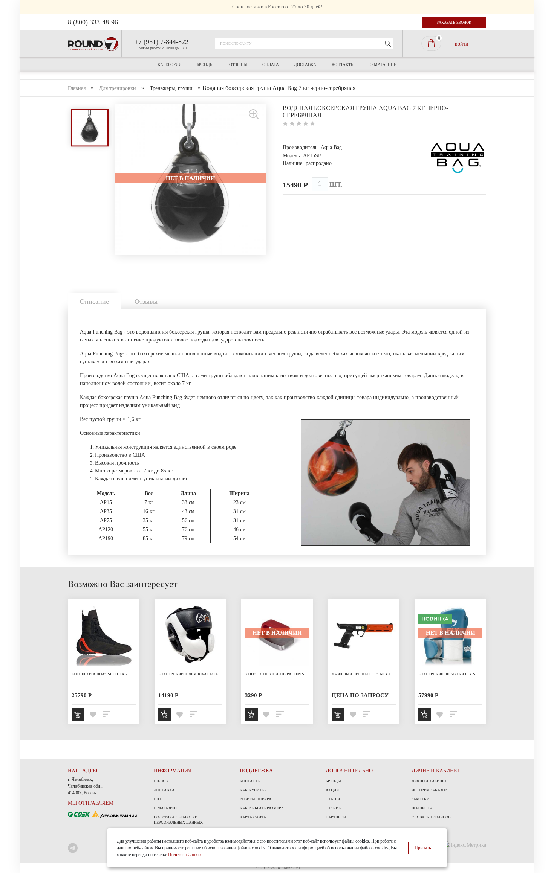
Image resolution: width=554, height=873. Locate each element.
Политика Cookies (185, 854)
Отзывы (238, 64)
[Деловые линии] (114, 814)
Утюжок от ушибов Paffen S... (276, 674)
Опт (157, 799)
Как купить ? (253, 790)
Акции (332, 790)
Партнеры (336, 817)
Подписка (422, 808)
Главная (77, 88)
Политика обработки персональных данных (178, 819)
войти (461, 43)
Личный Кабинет (429, 781)
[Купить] (78, 714)
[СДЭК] (80, 814)
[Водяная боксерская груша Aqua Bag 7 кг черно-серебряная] (254, 113)
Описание (94, 301)
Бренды (205, 64)
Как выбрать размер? (261, 808)
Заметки (420, 799)
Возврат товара (255, 799)
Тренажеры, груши (171, 88)
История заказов (429, 790)
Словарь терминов (431, 817)
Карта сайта (253, 817)
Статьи (333, 799)
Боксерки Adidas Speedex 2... (101, 674)
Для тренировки (117, 88)
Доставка (305, 64)
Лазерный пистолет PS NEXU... (362, 674)
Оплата (270, 64)
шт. (336, 184)
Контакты (343, 64)
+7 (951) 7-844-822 (161, 42)
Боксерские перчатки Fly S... (448, 674)
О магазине (383, 64)
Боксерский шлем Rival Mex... (190, 674)
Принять (423, 847)
